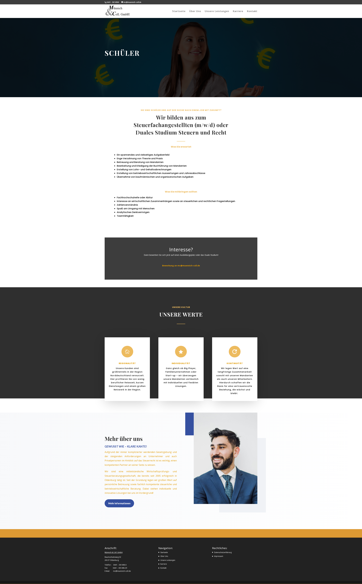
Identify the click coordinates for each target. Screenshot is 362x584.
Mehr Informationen (119, 503)
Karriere (238, 11)
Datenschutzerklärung (223, 552)
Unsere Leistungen (217, 11)
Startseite (179, 11)
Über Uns (195, 11)
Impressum (218, 556)
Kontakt (252, 11)
